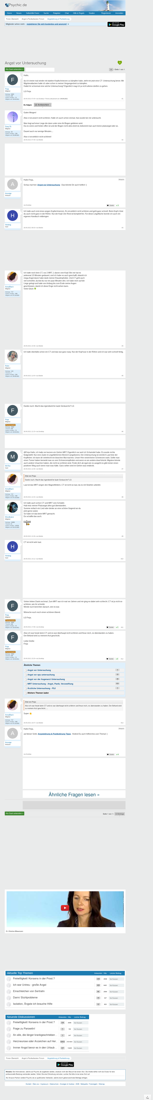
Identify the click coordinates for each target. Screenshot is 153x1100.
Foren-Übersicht (12, 1058)
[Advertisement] (74, 580)
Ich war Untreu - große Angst (29, 984)
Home (9, 13)
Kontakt (28, 1084)
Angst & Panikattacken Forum (33, 1058)
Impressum (44, 1084)
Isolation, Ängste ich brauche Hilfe (32, 1003)
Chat (67, 13)
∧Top (147, 1097)
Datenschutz (54, 1084)
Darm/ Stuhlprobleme (25, 997)
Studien (92, 13)
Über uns (36, 1084)
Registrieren (106, 13)
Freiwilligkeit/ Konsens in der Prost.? (34, 978)
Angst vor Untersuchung (25, 62)
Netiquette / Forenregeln (89, 1084)
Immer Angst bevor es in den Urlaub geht (36, 1047)
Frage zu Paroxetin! (24, 1028)
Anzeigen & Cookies (67, 1084)
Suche (46, 13)
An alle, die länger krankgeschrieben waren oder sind (43, 1035)
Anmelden (119, 13)
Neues (19, 13)
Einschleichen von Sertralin (29, 991)
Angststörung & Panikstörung (58, 1058)
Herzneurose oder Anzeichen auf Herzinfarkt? (39, 1041)
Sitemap (102, 1084)
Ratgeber (56, 13)
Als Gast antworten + (14, 69)
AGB (77, 1084)
